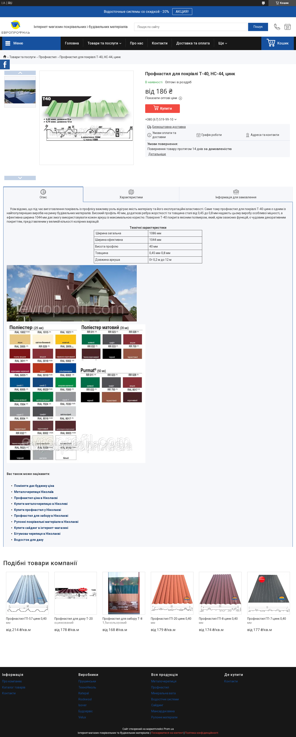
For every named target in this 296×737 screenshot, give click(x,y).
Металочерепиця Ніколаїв (34, 492)
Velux (82, 717)
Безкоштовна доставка (169, 127)
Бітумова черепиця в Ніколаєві (37, 533)
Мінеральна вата (163, 693)
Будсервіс (85, 711)
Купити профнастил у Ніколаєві (37, 510)
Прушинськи (87, 681)
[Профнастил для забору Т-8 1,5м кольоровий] (123, 593)
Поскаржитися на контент (167, 732)
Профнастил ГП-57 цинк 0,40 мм (26, 621)
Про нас (136, 43)
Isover (82, 705)
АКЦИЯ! (182, 12)
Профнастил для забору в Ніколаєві (41, 515)
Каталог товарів (13, 687)
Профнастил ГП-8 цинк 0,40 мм (218, 621)
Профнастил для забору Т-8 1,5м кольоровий (122, 621)
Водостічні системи (165, 699)
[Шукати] (258, 27)
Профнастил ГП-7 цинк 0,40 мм (266, 621)
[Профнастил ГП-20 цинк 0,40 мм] (172, 593)
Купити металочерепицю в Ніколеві (41, 503)
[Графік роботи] (288, 27)
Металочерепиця (163, 681)
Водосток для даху (28, 539)
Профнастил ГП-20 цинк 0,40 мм (171, 621)
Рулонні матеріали (164, 717)
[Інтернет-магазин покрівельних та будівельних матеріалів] (15, 27)
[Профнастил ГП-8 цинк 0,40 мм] (220, 593)
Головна (72, 43)
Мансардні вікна (163, 711)
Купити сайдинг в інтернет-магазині (41, 528)
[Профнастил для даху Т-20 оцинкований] (75, 593)
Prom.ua (169, 728)
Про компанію (12, 681)
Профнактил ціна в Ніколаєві (36, 498)
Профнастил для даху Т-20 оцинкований (73, 621)
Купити (166, 108)
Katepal (83, 693)
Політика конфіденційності (201, 732)
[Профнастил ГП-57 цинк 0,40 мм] (27, 593)
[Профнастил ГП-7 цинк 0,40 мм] (268, 593)
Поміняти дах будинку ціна (34, 486)
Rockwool (85, 699)
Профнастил (48, 57)
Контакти (160, 43)
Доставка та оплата (193, 43)
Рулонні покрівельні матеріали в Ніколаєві (46, 521)
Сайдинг (157, 705)
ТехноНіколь (87, 687)
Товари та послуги (103, 43)
